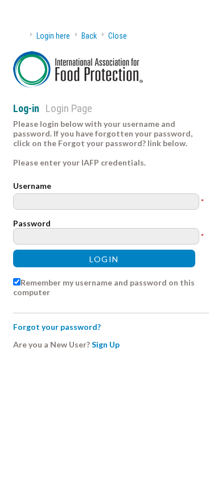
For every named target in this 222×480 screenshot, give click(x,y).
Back (89, 35)
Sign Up (106, 344)
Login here (53, 35)
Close (117, 35)
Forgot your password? (57, 327)
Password (32, 223)
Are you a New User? (51, 344)
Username (32, 186)
